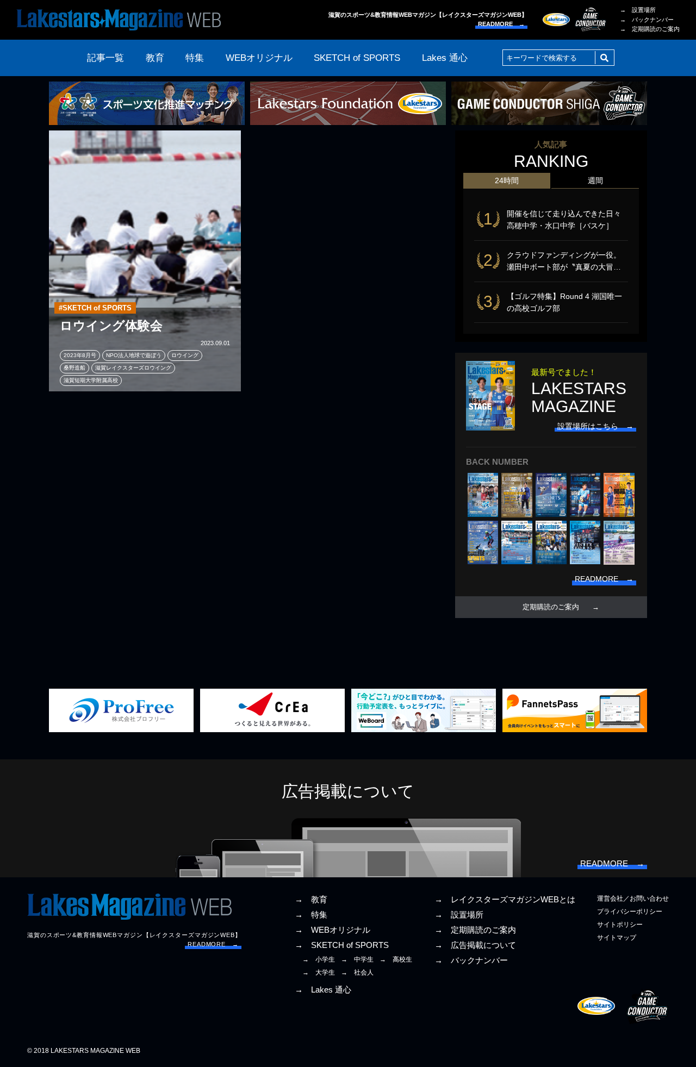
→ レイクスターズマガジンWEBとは (504, 899)
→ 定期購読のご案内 (650, 29)
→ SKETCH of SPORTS (342, 945)
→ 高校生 (396, 959)
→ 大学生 (318, 972)
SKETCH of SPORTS (357, 58)
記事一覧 (105, 58)
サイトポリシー (620, 924)
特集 (194, 58)
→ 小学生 (318, 959)
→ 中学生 (357, 959)
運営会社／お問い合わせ (633, 898)
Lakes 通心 (445, 58)
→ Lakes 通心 (323, 989)
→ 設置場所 (638, 10)
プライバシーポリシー (629, 911)
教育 (155, 58)
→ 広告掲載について (475, 945)
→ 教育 (311, 899)
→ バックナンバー (647, 19)
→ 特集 (311, 914)
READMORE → (501, 24)
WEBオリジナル (259, 58)
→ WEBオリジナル (332, 930)
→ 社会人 (357, 972)
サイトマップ (616, 937)
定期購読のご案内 (551, 607)
